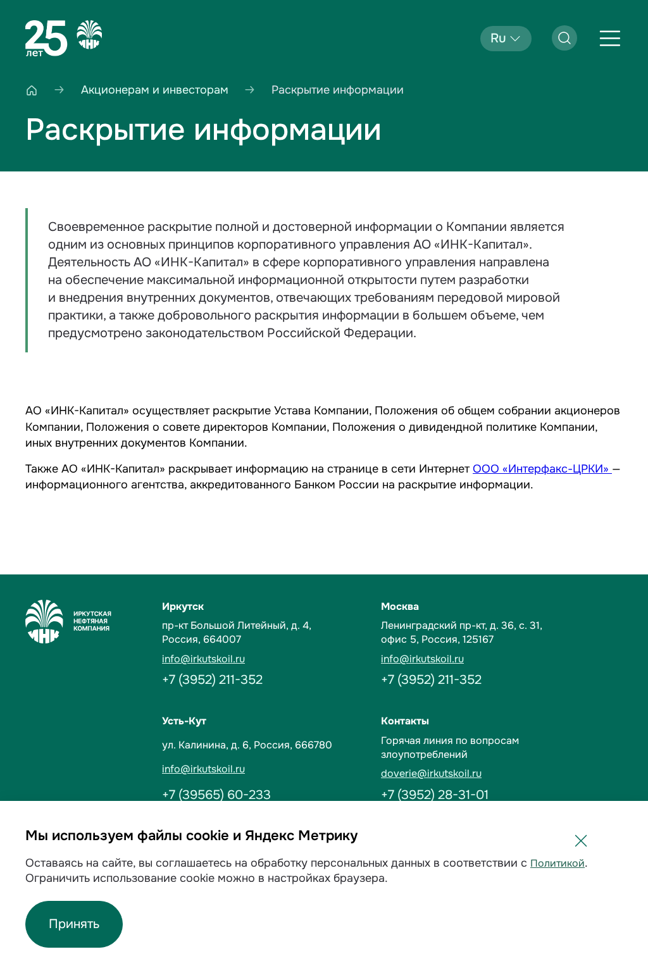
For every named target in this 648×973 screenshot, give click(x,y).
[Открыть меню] (610, 38)
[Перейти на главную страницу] (63, 38)
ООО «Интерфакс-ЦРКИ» (542, 469)
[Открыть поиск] (564, 38)
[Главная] (31, 90)
